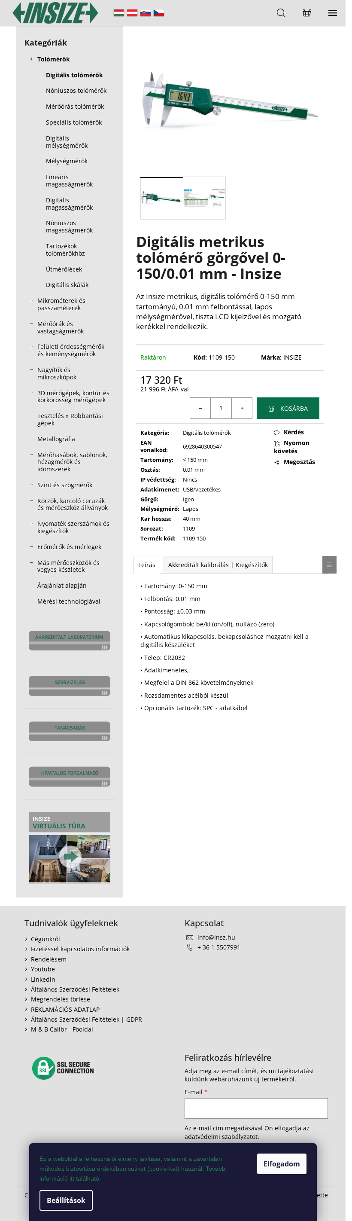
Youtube (43, 969)
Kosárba (294, 408)
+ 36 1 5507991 (218, 947)
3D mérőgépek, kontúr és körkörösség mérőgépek (73, 396)
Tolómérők (53, 59)
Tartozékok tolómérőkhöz (65, 249)
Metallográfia (56, 439)
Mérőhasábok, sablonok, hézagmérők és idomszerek (72, 462)
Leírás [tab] (146, 565)
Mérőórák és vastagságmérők (60, 327)
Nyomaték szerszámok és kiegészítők (73, 527)
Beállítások (66, 1200)
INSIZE (292, 357)
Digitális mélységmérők (67, 142)
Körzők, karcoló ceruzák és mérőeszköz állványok (72, 504)
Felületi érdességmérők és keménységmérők (70, 350)
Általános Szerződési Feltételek (75, 989)
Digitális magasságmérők (69, 203)
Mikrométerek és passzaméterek (61, 304)
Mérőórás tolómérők (75, 106)
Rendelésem (49, 959)
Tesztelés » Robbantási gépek (70, 419)
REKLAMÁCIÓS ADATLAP (65, 1009)
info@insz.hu (216, 937)
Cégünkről (45, 939)
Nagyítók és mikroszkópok (56, 373)
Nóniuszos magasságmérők (69, 226)
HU (118, 13)
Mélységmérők (67, 161)
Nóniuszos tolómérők (76, 90)
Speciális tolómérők (74, 122)
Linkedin (43, 979)
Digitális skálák (67, 285)
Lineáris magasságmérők (69, 180)
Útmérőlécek (64, 269)
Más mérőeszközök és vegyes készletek (68, 566)
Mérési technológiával (68, 601)
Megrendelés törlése (60, 999)
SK (145, 13)
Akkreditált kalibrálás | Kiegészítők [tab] (218, 565)
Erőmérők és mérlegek (69, 547)
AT (132, 13)
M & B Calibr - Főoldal (62, 1029)
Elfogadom (282, 1164)
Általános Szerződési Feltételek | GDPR (86, 1019)
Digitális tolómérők (74, 75)
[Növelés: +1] (241, 408)
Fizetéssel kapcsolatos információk (80, 949)
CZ (158, 13)
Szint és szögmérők (64, 485)
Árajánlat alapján (62, 585)
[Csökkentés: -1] (200, 408)
